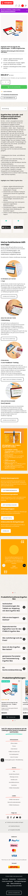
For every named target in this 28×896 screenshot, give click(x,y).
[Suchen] (16, 5)
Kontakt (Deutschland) (14, 774)
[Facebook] (11, 817)
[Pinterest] (20, 817)
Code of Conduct (14, 757)
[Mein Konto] (19, 5)
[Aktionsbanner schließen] (27, 10)
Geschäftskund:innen (14, 782)
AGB (8, 883)
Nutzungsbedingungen (20, 881)
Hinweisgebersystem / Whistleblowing (14, 759)
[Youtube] (17, 817)
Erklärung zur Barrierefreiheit (14, 885)
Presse (14, 746)
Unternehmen (14, 749)
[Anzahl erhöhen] (8, 82)
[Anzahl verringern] (3, 82)
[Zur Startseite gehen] (8, 2)
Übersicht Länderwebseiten (14, 802)
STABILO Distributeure (14, 805)
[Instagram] (8, 817)
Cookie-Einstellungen (7, 881)
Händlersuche (14, 779)
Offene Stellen (14, 743)
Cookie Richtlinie (21, 879)
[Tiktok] (14, 817)
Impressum (5, 879)
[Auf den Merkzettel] (19, 681)
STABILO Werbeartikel (14, 788)
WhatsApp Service (14, 777)
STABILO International (14, 799)
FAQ (14, 771)
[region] (14, 28)
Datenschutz (12, 879)
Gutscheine (14, 785)
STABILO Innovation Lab (14, 751)
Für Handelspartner (14, 754)
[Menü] (25, 5)
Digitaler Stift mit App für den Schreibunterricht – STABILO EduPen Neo (9, 704)
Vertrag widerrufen (14, 892)
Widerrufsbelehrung (16, 883)
